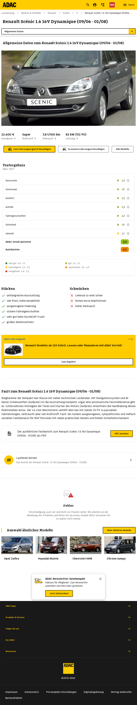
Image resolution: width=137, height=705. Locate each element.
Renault (52, 13)
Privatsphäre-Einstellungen (61, 692)
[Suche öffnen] (88, 5)
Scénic (66, 13)
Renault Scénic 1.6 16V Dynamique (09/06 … (108, 13)
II (77, 13)
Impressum (11, 692)
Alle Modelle (122, 149)
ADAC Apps (11, 606)
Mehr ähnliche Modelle (119, 530)
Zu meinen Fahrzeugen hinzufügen (86, 149)
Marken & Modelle (31, 13)
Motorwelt (11, 651)
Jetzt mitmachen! (59, 593)
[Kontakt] (103, 5)
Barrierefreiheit (13, 698)
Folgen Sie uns (12, 629)
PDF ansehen (121, 433)
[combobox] (64, 5)
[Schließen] (100, 579)
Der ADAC (10, 640)
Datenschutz (32, 692)
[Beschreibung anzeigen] (128, 180)
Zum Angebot (68, 361)
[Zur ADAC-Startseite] (9, 5)
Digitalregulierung (94, 692)
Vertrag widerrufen (121, 692)
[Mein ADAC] (95, 5)
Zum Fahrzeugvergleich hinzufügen (32, 149)
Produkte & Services (15, 617)
